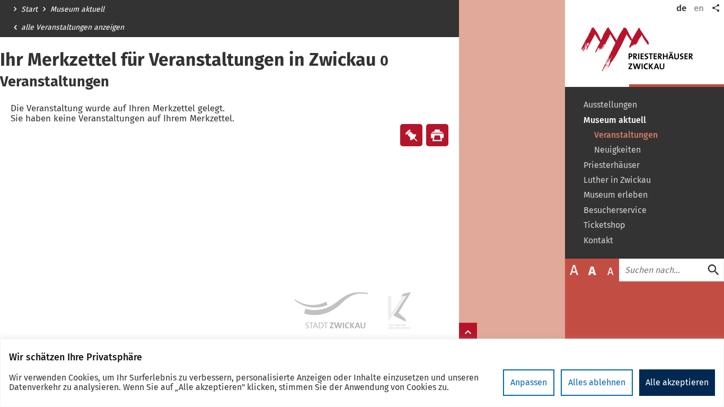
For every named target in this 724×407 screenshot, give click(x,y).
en (699, 8)
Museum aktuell (77, 9)
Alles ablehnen (596, 382)
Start (29, 9)
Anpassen (528, 382)
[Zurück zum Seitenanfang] (468, 332)
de (681, 8)
